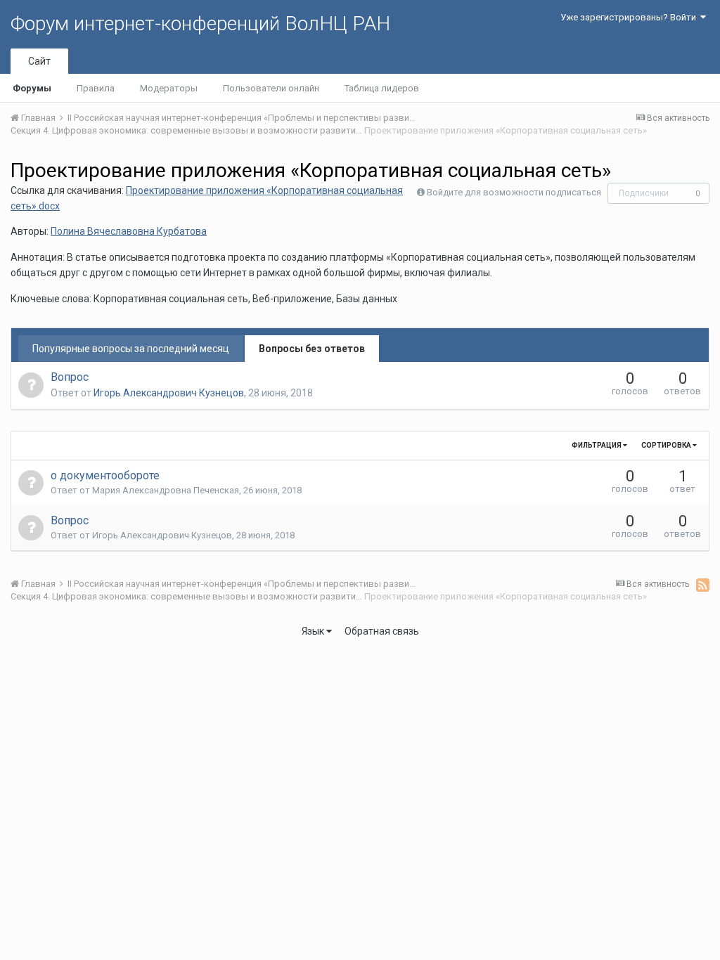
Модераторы (169, 88)
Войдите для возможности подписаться (514, 192)
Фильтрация (597, 445)
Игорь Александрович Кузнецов (169, 392)
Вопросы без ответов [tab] (312, 348)
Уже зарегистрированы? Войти (630, 17)
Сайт (39, 61)
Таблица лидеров (382, 88)
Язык (314, 631)
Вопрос (70, 377)
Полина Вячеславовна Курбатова (129, 231)
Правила (96, 88)
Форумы (32, 88)
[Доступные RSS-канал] (702, 584)
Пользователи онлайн (271, 88)
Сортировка (667, 445)
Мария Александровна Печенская (165, 490)
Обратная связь (382, 631)
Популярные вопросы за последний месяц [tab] (130, 348)
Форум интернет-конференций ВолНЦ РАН (200, 23)
